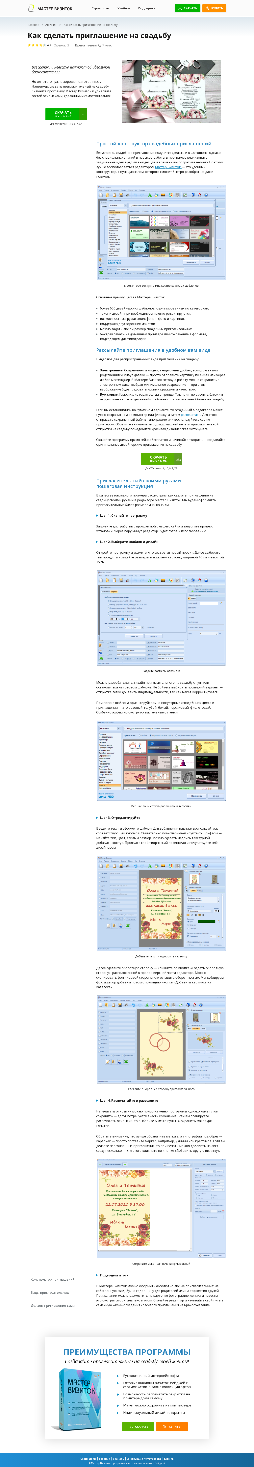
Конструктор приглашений (52, 1279)
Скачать (190, 8)
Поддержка (147, 8)
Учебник (123, 8)
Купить (217, 8)
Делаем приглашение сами (53, 1305)
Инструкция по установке (144, 1458)
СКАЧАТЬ (141, 1426)
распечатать (191, 415)
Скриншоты (101, 8)
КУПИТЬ (174, 1426)
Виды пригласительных (50, 1292)
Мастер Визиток (168, 167)
